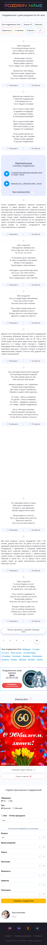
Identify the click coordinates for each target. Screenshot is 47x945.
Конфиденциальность (23, 936)
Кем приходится (18, 815)
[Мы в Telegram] (37, 928)
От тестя (5, 653)
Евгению (31, 659)
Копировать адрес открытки (22, 770)
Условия (8, 936)
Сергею (40, 659)
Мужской (6, 808)
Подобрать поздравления (23, 901)
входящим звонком (12, 685)
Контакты (38, 936)
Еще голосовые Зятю (21, 192)
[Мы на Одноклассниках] (28, 928)
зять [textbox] (4, 820)
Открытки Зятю (21, 699)
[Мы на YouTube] (10, 928)
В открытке (36, 85)
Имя (5, 815)
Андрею (14, 659)
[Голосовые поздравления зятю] (40, 30)
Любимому (26, 649)
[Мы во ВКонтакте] (19, 928)
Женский (18, 808)
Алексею (5, 659)
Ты (4, 801)
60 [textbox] (3, 837)
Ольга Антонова (18, 912)
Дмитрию (22, 659)
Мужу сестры (16, 653)
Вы (11, 801)
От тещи (36, 649)
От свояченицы (29, 653)
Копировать (13, 85)
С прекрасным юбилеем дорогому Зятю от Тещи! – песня (26, 173)
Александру (37, 656)
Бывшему (26, 656)
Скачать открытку (22, 776)
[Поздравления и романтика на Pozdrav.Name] (23, 5)
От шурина (6, 656)
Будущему (16, 656)
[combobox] (23, 820)
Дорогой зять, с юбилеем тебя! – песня (26, 183)
